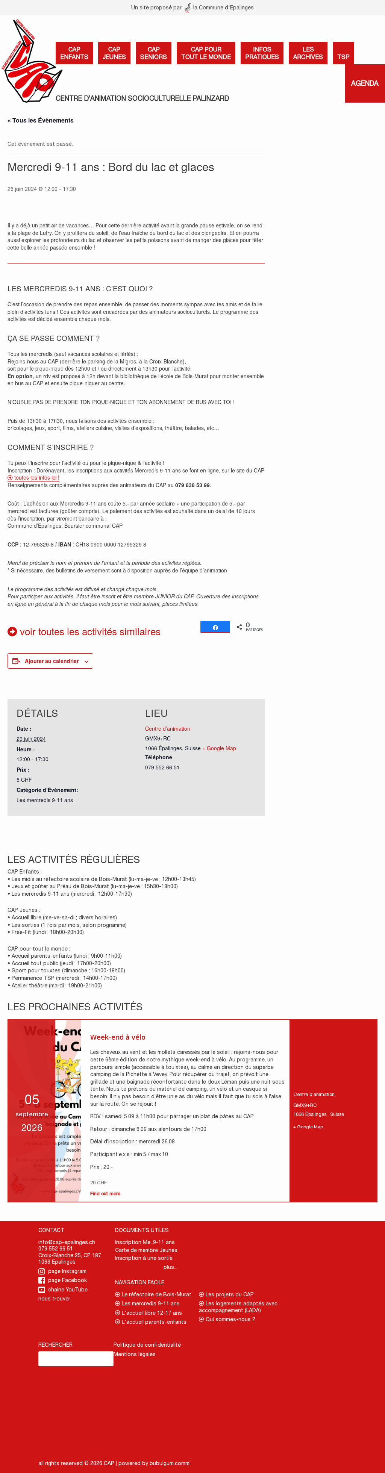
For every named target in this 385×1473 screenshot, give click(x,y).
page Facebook (67, 1280)
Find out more (105, 1193)
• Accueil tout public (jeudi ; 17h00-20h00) (59, 963)
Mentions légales (135, 1354)
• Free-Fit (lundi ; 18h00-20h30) (46, 932)
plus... (170, 1267)
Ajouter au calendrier (52, 661)
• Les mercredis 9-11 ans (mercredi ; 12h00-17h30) (70, 894)
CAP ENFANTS (74, 53)
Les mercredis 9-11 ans (45, 800)
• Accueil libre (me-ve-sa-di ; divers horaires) (62, 917)
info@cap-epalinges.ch (66, 1242)
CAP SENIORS (153, 53)
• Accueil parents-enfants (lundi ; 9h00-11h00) (65, 956)
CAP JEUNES (114, 53)
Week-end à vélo (118, 1037)
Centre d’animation (167, 728)
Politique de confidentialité (147, 1345)
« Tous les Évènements (41, 120)
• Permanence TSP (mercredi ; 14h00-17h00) (62, 978)
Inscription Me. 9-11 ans (145, 1242)
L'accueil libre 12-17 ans (151, 1313)
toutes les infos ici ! (36, 477)
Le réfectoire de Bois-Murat (155, 1294)
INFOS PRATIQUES (262, 53)
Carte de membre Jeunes (146, 1250)
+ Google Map (219, 748)
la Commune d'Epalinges (223, 8)
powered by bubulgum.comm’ (154, 1463)
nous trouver (54, 1299)
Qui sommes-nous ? (229, 1319)
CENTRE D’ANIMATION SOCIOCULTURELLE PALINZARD (142, 98)
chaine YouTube (68, 1290)
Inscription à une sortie (144, 1258)
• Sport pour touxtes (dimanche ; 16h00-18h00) (66, 970)
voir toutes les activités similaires (89, 631)
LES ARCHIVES (308, 53)
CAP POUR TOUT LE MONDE (206, 53)
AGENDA (365, 83)
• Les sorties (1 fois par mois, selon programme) (67, 925)
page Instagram (67, 1271)
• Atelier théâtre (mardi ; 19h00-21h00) (55, 986)
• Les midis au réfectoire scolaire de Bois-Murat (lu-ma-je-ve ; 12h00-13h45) (102, 879)
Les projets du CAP (229, 1294)
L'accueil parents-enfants (153, 1322)
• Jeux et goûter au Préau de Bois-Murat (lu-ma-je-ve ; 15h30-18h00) (93, 886)
